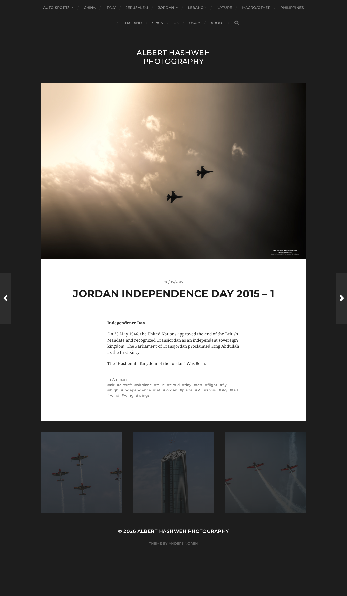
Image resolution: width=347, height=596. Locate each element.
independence (137, 390)
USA (193, 23)
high (114, 390)
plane (187, 390)
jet (158, 390)
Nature (224, 7)
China (90, 7)
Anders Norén (183, 543)
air (112, 385)
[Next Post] (341, 298)
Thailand (132, 23)
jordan (171, 390)
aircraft (125, 385)
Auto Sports (56, 7)
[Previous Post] (5, 298)
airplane (144, 385)
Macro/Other (256, 7)
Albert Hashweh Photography (173, 57)
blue (161, 385)
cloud (175, 385)
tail (235, 390)
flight (212, 385)
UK (176, 23)
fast (199, 385)
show (211, 390)
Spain (157, 23)
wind (114, 395)
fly (224, 385)
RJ (199, 390)
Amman (119, 379)
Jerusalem (137, 7)
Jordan (166, 7)
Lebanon (197, 7)
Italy (111, 7)
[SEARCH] (236, 23)
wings (144, 395)
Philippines (292, 7)
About (217, 23)
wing (129, 395)
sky (224, 390)
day (188, 385)
